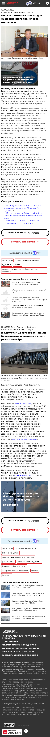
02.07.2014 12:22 (7, 10)
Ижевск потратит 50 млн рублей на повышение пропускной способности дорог (23, 215)
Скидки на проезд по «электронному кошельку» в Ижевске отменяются (26, 283)
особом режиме (23, 404)
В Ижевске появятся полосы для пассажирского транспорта (21, 221)
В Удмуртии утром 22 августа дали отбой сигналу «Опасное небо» (27, 586)
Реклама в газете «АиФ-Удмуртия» (20, 645)
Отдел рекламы (10, 641)
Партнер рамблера (23, 725)
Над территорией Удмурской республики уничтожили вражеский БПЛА (27, 602)
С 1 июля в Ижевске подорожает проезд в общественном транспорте (27, 306)
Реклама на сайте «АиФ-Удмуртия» (20, 648)
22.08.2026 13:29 (8, 327)
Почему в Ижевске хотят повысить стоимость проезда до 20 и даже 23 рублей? (23, 208)
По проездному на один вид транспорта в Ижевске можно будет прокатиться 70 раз (28, 314)
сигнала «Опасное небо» (24, 439)
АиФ (41, 58)
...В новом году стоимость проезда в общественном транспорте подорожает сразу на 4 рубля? (29, 299)
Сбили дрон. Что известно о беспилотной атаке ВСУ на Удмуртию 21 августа (21, 496)
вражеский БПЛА (23, 475)
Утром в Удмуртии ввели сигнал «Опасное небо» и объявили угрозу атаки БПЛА (28, 594)
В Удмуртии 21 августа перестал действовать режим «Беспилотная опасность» (29, 610)
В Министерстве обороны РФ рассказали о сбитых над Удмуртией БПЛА (28, 617)
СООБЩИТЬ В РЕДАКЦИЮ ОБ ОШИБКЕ (20, 655)
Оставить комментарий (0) (25, 242)
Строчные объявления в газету (18, 652)
